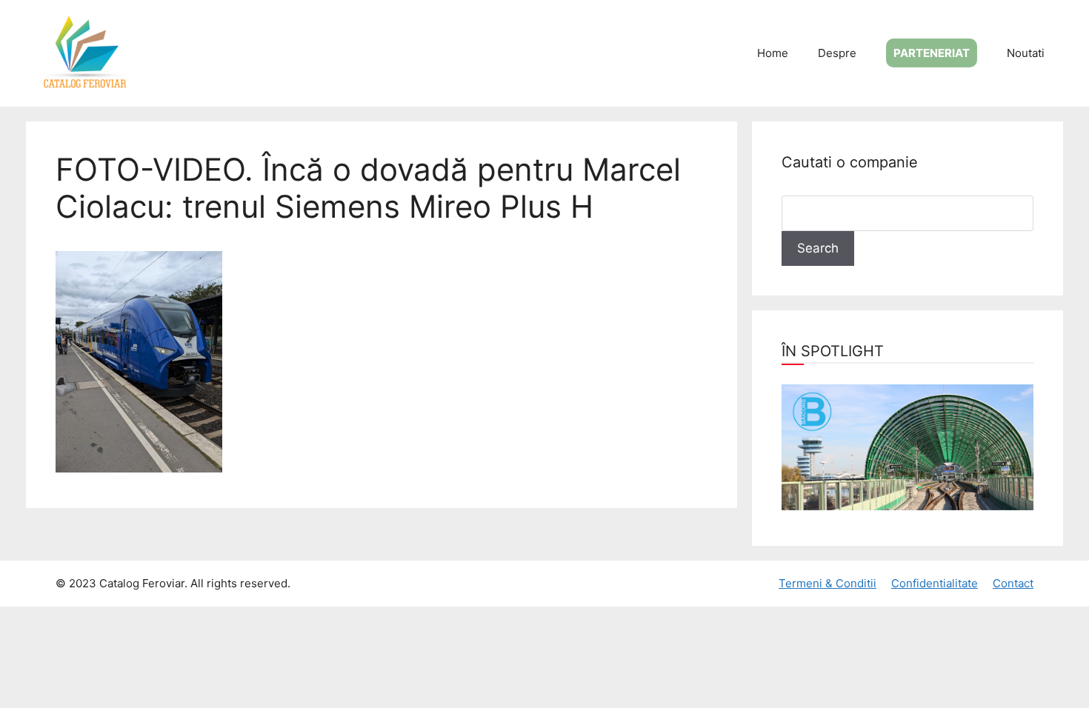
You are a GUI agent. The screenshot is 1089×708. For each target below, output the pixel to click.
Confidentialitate (934, 583)
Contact (1013, 583)
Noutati (1026, 53)
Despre (837, 53)
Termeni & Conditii (827, 583)
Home (772, 53)
